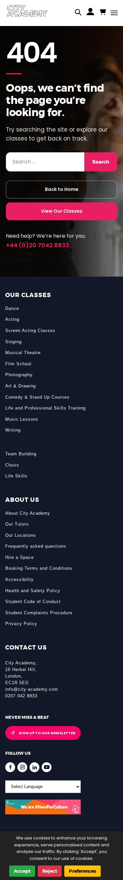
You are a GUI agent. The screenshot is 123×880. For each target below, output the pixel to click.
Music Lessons (21, 419)
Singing (13, 341)
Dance (12, 308)
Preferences (82, 871)
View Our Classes (61, 211)
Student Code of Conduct (33, 601)
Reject (49, 871)
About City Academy (27, 513)
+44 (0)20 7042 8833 (37, 245)
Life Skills (16, 475)
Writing (13, 430)
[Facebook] (10, 767)
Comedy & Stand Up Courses (37, 397)
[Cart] (102, 12)
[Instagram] (22, 767)
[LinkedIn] (34, 767)
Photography (19, 374)
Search (100, 162)
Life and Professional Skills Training (45, 408)
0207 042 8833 (21, 695)
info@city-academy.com (31, 689)
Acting (12, 319)
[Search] (78, 13)
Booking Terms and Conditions (38, 568)
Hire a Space (19, 557)
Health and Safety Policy (32, 590)
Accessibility (19, 579)
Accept (22, 871)
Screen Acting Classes (30, 330)
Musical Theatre (23, 352)
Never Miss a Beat (27, 717)
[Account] (90, 13)
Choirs (12, 465)
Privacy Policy (21, 623)
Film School (18, 363)
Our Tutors (17, 524)
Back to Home (61, 189)
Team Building (20, 453)
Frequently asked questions (35, 546)
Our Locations (20, 535)
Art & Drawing (20, 385)
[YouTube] (46, 767)
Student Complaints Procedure (38, 612)
